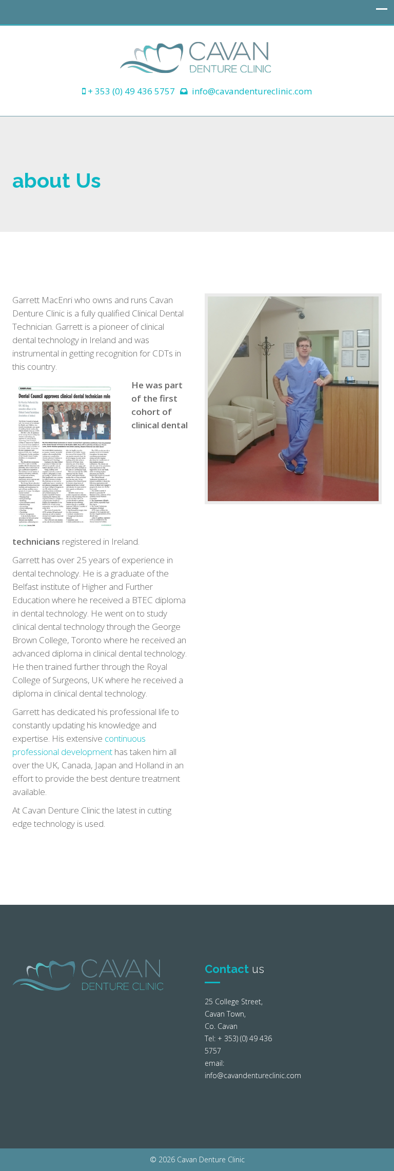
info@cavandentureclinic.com (252, 91)
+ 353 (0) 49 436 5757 (131, 91)
